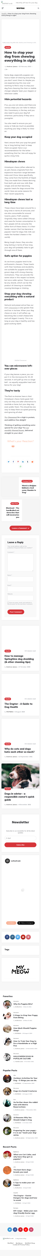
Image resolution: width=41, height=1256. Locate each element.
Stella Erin (18, 1007)
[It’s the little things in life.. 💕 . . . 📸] (30, 902)
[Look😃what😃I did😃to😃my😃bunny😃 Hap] (10, 882)
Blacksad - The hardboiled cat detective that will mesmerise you (12, 512)
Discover (16, 1053)
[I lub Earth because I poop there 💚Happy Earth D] (10, 892)
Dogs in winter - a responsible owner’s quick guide (19, 796)
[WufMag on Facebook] (7, 937)
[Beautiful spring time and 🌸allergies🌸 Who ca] (10, 912)
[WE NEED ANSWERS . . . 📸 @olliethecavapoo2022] (20, 892)
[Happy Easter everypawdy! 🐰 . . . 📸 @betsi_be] (10, 902)
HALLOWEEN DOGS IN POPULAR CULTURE (23, 1057)
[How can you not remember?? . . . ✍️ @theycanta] (20, 902)
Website (10, 594)
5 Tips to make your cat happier (24, 1183)
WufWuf (10, 1243)
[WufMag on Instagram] (12, 937)
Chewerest (13, 308)
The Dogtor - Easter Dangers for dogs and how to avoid (25, 1197)
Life (14, 1075)
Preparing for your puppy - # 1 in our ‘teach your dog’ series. (25, 1132)
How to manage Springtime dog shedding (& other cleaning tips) (19, 658)
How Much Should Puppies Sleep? (25, 1029)
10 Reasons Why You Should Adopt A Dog (22, 1118)
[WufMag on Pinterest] (28, 937)
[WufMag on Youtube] (23, 937)
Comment (10, 552)
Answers (16, 1001)
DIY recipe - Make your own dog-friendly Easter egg (25, 1212)
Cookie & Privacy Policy (21, 1245)
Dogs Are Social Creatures (25, 1091)
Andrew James (12, 66)
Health (3, 14)
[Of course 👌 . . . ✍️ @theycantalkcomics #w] (30, 872)
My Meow (19, 1243)
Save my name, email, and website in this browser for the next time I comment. (20, 603)
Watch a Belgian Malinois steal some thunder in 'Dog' (29, 489)
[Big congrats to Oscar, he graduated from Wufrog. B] (20, 912)
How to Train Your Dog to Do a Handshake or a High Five (25, 1043)
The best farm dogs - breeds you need (22, 1171)
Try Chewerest (10, 417)
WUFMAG (9, 712)
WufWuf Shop (30, 1243)
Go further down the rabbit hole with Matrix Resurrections (25, 1104)
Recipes (15, 1208)
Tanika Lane (19, 1061)
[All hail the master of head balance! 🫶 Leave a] (20, 872)
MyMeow (16, 1151)
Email (9, 585)
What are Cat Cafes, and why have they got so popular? (24, 1156)
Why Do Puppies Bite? (23, 1004)
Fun (14, 1099)
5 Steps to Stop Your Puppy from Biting (25, 1016)
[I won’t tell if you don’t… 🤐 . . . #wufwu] (30, 912)
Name (9, 575)
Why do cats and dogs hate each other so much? (19, 750)
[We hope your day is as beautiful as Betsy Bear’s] (30, 882)
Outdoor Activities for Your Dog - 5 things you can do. (25, 1079)
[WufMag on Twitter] (17, 937)
